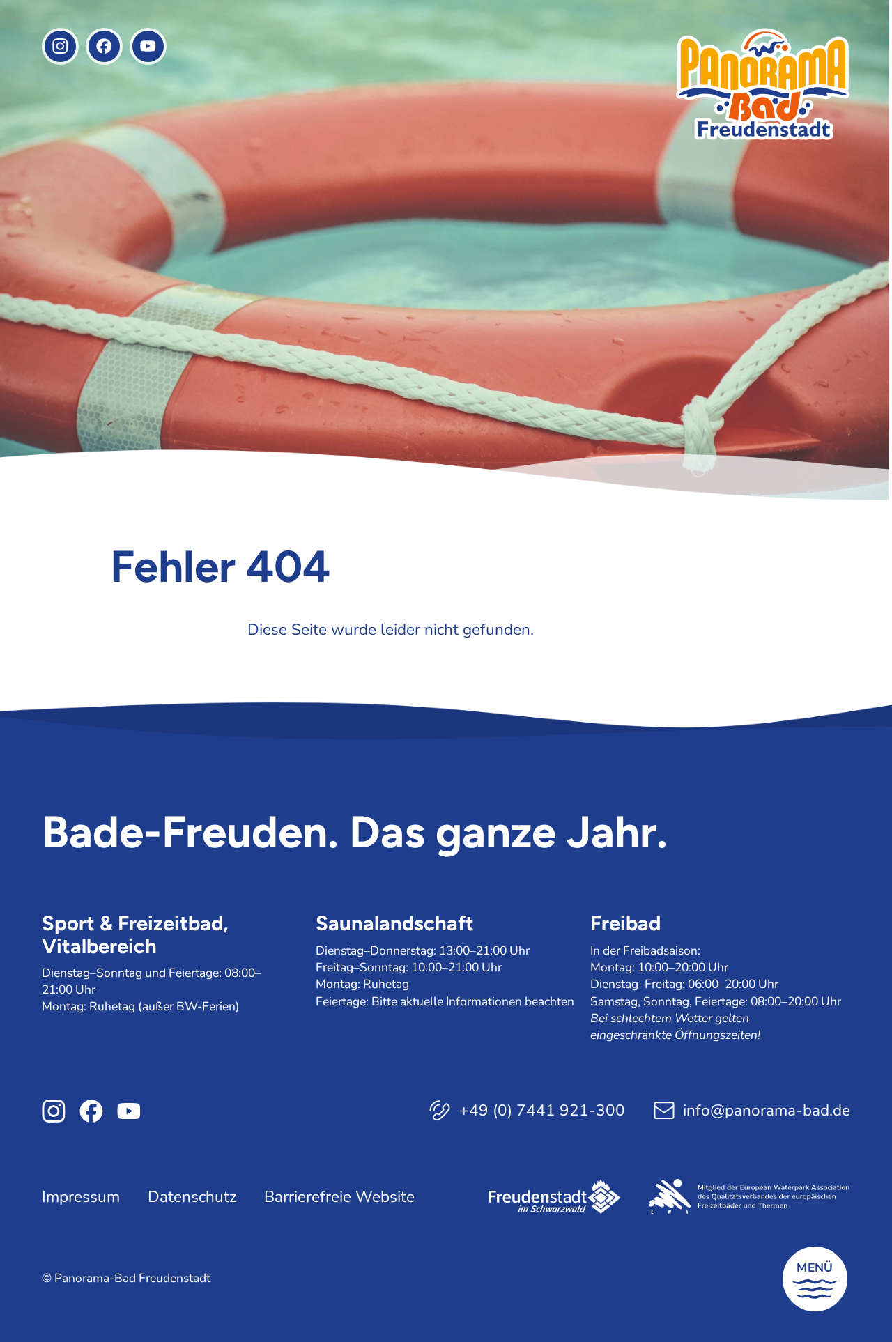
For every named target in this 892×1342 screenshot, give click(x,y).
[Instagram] (60, 46)
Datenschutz (192, 1196)
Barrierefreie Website (339, 1196)
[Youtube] (148, 46)
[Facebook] (104, 46)
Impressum (81, 1196)
